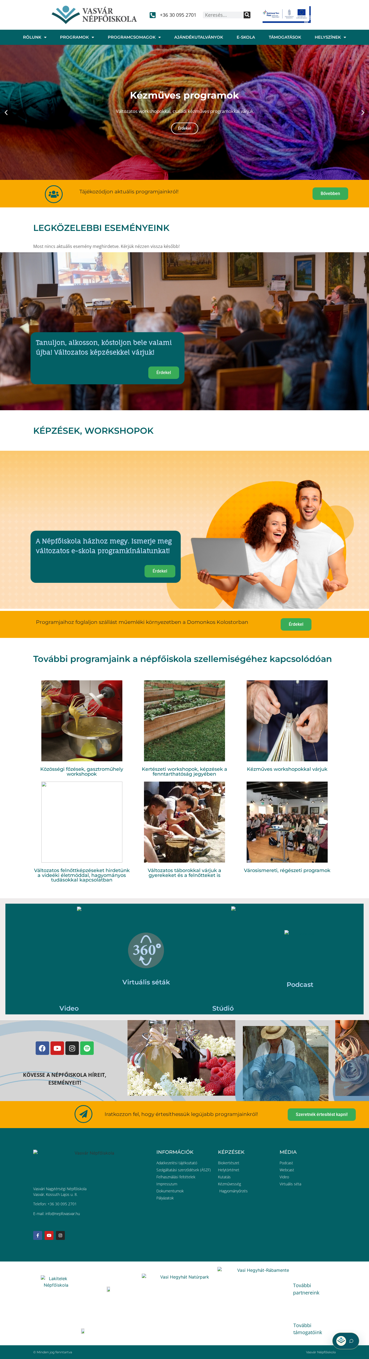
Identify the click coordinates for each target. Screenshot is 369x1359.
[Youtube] (57, 1048)
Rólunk (32, 37)
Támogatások (285, 37)
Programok (74, 37)
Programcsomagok (132, 37)
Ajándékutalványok (198, 37)
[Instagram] (72, 1048)
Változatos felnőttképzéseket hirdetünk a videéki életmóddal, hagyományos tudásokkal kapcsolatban (82, 875)
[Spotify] (87, 1048)
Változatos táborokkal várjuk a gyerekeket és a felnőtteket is (184, 872)
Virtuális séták (146, 982)
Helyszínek (328, 37)
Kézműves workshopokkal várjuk (287, 769)
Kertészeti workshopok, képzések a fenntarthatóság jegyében (184, 771)
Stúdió (223, 1008)
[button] (6, 112)
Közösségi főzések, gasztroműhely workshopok (81, 771)
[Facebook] (42, 1048)
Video (69, 1008)
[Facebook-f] (37, 1235)
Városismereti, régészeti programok (287, 870)
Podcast (300, 984)
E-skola (246, 37)
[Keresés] (247, 15)
